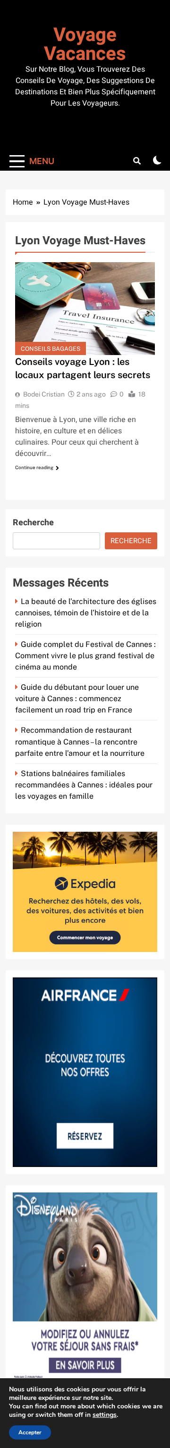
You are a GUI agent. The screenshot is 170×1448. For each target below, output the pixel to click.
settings (105, 1415)
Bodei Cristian (44, 394)
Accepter (30, 1432)
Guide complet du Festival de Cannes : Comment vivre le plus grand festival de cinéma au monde (85, 655)
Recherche (33, 522)
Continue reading (34, 467)
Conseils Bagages (50, 348)
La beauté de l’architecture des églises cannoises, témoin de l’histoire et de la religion (85, 613)
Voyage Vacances (85, 44)
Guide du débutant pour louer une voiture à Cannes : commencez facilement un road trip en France (77, 698)
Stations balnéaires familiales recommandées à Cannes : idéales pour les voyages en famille (84, 785)
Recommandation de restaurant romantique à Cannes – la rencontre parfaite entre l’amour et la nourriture (79, 741)
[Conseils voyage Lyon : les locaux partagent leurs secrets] (85, 308)
